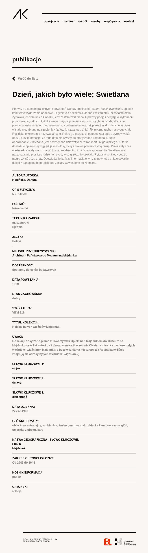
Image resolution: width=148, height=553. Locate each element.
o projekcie (51, 21)
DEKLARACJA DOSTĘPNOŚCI (36, 541)
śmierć (16, 382)
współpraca (112, 21)
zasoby (96, 21)
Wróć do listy (28, 78)
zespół (82, 21)
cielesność (19, 396)
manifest (68, 21)
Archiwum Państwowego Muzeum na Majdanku (44, 255)
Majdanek (18, 448)
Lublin (16, 444)
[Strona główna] (20, 14)
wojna (16, 368)
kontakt (129, 21)
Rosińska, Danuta (24, 179)
